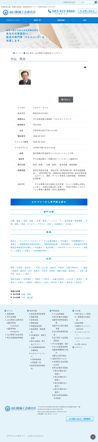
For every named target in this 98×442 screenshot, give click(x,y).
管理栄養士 (66, 244)
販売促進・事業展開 (73, 221)
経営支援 (33, 311)
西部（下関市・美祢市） (22, 268)
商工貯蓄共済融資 (61, 317)
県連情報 (10, 314)
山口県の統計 (61, 356)
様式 (85, 20)
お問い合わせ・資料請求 (80, 419)
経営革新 (34, 320)
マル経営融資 (59, 314)
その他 (68, 224)
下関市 (37, 279)
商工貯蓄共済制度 (61, 368)
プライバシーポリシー (16, 436)
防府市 (79, 279)
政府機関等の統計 (62, 351)
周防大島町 (15, 279)
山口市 (70, 279)
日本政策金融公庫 (62, 321)
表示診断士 (50, 247)
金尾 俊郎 (26, 294)
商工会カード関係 (83, 314)
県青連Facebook (14, 324)
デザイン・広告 (44, 224)
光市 (46, 282)
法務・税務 (15, 221)
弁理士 (27, 251)
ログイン (78, 347)
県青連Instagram (14, 330)
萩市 (62, 282)
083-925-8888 (63, 11)
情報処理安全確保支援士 (30, 244)
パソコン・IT (55, 221)
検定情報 (79, 323)
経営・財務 (28, 221)
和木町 (78, 282)
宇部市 (46, 279)
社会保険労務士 (40, 251)
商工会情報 (11, 317)
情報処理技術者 (51, 244)
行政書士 (38, 247)
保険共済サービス (59, 359)
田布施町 (27, 279)
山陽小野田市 (58, 279)
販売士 (13, 241)
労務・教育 (41, 221)
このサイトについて (69, 2)
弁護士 (18, 251)
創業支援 (34, 317)
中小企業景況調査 (61, 347)
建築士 (13, 244)
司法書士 (64, 241)
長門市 (54, 282)
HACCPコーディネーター (69, 247)
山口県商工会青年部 (15, 320)
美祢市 (70, 282)
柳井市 (38, 282)
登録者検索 (61, 20)
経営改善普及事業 (38, 314)
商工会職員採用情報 (15, 338)
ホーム (9, 311)
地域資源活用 (36, 326)
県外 (27, 274)
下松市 (20, 282)
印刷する (66, 100)
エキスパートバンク (13, 20)
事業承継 (34, 323)
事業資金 (56, 311)
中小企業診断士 (50, 241)
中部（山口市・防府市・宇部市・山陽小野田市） (58, 268)
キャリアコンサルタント (30, 241)
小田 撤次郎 (27, 297)
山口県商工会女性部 (15, 335)
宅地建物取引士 (78, 241)
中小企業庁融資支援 (62, 327)
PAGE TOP (93, 437)
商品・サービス (28, 224)
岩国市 (29, 282)
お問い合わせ (88, 11)
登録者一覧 (37, 20)
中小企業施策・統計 (60, 344)
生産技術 (58, 224)
